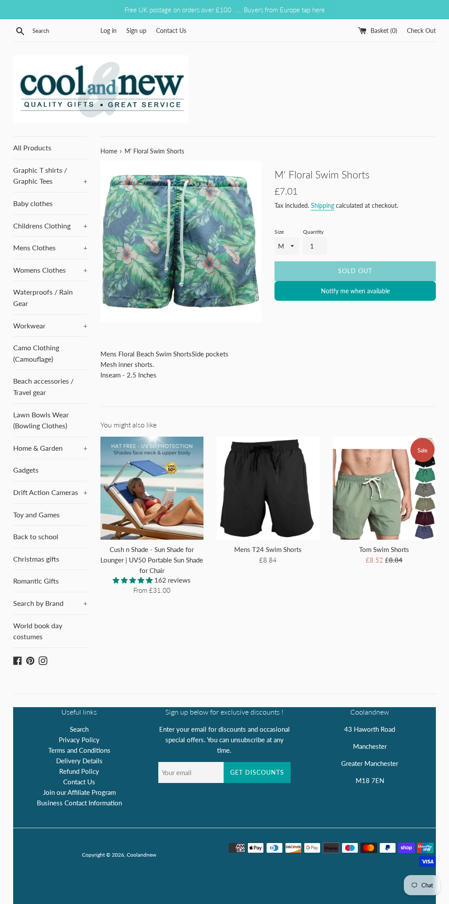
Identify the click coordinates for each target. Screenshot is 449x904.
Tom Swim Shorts (384, 549)
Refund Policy (79, 771)
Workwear (50, 325)
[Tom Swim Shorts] (384, 488)
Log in (108, 30)
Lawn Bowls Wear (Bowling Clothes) (41, 420)
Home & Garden (50, 448)
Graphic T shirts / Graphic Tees (50, 175)
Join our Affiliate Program (79, 792)
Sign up (136, 30)
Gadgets (26, 470)
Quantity (313, 231)
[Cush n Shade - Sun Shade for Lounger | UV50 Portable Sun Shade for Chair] (151, 488)
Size (279, 231)
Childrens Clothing (50, 225)
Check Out (421, 30)
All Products (32, 147)
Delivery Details (79, 761)
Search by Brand (50, 603)
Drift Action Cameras (50, 492)
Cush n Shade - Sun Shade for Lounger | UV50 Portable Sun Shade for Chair (151, 559)
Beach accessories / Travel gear (43, 386)
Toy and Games (36, 514)
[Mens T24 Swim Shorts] (268, 488)
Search (79, 729)
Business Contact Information (79, 803)
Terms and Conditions (79, 750)
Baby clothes (33, 203)
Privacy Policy (79, 740)
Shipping (322, 205)
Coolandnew (141, 854)
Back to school (35, 536)
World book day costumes (37, 631)
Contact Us (171, 30)
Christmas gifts (36, 559)
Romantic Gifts (36, 581)
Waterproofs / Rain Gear (43, 297)
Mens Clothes (50, 247)
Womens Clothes (50, 270)
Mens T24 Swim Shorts (268, 549)
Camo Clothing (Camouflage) (36, 353)
